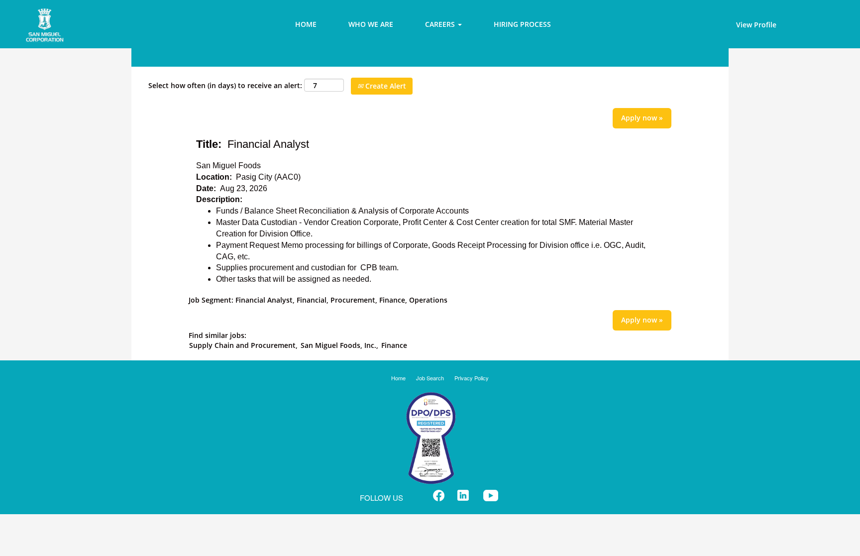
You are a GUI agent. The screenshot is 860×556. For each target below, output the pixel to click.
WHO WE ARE (370, 24)
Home (398, 378)
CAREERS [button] (441, 24)
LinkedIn (463, 495)
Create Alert (384, 86)
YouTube (491, 495)
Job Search (430, 378)
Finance (394, 345)
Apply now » (642, 117)
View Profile (756, 24)
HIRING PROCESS (522, 24)
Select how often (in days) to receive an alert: (225, 85)
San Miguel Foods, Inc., (339, 345)
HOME (306, 24)
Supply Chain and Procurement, (243, 345)
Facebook (438, 495)
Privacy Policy (471, 378)
